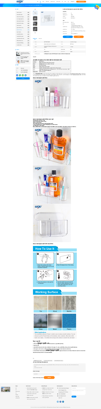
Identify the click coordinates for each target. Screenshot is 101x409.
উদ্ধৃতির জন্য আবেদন (81, 1)
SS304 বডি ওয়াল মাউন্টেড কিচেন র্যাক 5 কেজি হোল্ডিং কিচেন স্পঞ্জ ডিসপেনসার (47, 389)
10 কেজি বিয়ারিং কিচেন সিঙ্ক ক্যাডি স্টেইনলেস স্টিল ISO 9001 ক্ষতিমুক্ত (32, 389)
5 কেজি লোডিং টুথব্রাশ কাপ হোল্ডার (59, 360)
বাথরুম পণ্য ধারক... (23, 12)
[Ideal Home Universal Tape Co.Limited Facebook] (60, 402)
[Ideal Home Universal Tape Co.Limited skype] (25, 75)
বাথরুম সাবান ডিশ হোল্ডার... (23, 23)
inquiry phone (40, 377)
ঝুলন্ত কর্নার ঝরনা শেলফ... (23, 27)
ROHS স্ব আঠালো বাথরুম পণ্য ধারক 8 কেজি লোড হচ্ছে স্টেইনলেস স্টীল (32, 398)
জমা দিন (49, 377)
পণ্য (16, 389)
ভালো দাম (67, 36)
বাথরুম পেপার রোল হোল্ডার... (23, 16)
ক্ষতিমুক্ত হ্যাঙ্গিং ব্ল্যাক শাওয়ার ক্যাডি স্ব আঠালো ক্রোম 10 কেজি (47, 396)
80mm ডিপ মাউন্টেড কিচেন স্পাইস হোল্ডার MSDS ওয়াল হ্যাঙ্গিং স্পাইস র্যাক (48, 393)
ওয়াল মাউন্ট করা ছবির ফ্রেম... (23, 38)
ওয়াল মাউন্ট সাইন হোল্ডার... (23, 36)
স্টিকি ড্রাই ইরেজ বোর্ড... (23, 40)
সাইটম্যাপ (16, 394)
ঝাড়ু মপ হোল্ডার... (23, 32)
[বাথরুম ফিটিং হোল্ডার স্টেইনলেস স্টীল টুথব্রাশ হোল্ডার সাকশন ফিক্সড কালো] (18, 54)
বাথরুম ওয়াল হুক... (23, 25)
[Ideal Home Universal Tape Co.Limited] (20, 1)
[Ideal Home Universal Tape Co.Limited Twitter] (58, 402)
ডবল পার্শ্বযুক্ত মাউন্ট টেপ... (23, 18)
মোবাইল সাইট (17, 396)
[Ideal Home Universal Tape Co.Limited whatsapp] (20, 75)
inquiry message (36, 371)
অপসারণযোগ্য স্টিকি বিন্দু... (23, 42)
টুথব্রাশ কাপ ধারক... (23, 29)
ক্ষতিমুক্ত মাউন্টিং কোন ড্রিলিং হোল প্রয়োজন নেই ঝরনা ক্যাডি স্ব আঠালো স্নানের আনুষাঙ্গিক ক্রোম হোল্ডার (32, 394)
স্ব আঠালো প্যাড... (23, 45)
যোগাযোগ (23, 78)
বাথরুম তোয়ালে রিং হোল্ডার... (23, 21)
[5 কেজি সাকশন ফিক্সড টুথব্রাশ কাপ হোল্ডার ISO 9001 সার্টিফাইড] (18, 58)
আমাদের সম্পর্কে (17, 391)
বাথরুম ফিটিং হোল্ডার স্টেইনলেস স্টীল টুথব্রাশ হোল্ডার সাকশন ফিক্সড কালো (25, 53)
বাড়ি (16, 388)
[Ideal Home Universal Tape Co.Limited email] (17, 75)
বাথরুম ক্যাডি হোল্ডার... (23, 14)
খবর (16, 393)
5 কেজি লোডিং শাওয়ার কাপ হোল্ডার (48, 360)
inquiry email (35, 377)
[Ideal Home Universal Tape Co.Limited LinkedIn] (63, 402)
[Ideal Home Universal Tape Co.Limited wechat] (23, 75)
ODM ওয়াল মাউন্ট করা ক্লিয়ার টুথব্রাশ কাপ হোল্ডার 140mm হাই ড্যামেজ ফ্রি (25, 61)
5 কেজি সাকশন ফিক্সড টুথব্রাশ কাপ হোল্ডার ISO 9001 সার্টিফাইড (25, 57)
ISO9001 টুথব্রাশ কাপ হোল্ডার (37, 360)
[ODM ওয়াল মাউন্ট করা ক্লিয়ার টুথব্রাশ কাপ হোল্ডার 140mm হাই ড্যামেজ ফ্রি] (18, 62)
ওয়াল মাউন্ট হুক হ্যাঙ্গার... (23, 34)
